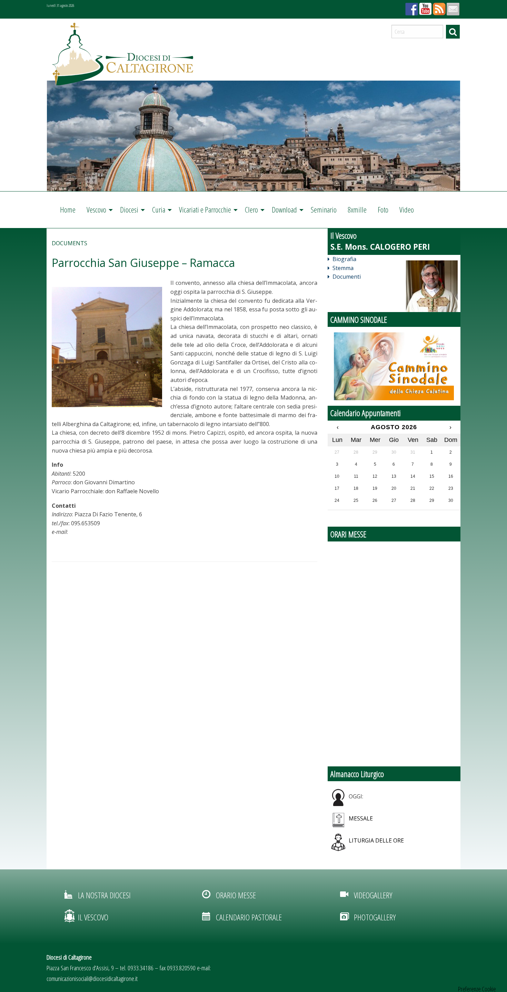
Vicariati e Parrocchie (205, 209)
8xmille (357, 209)
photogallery (375, 917)
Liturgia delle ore (376, 840)
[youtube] (424, 7)
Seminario (324, 209)
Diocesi (129, 209)
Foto (383, 209)
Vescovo (96, 209)
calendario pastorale (249, 917)
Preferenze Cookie (477, 989)
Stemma (343, 268)
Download (284, 209)
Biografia (344, 259)
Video (406, 209)
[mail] (452, 7)
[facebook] (410, 7)
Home (68, 209)
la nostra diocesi (104, 895)
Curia (158, 209)
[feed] (438, 7)
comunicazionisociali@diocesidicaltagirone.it (92, 978)
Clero (251, 209)
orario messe (236, 895)
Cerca (453, 32)
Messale (361, 818)
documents (69, 243)
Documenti (346, 276)
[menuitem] (67, 209)
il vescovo (93, 917)
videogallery (373, 895)
